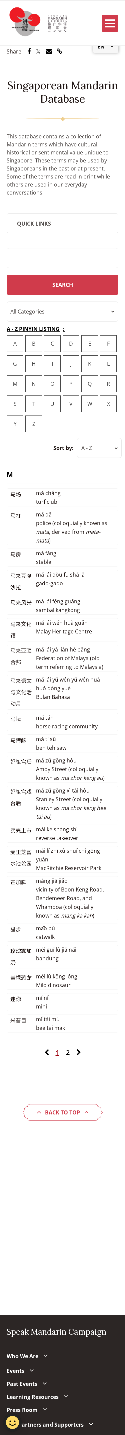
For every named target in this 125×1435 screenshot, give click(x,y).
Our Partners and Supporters (45, 1424)
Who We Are (22, 1356)
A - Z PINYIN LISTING (33, 329)
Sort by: (63, 448)
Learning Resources (33, 1397)
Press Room (22, 1410)
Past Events (22, 1384)
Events (15, 1370)
